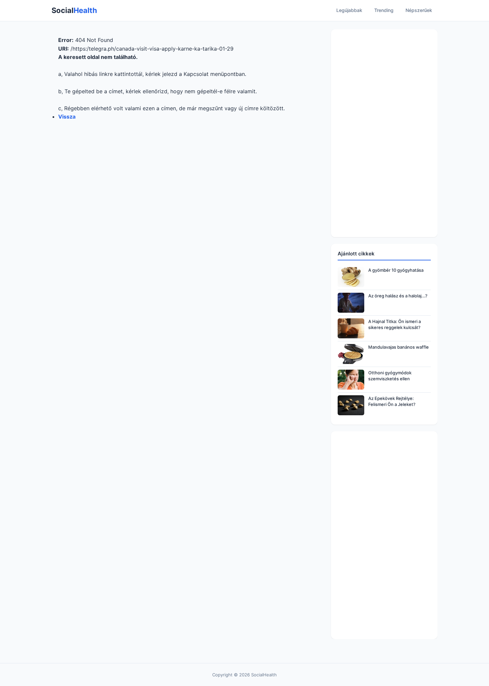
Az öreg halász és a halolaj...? (397, 295)
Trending (384, 10)
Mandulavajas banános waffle (398, 347)
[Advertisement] (384, 133)
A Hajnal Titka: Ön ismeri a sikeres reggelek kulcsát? (394, 324)
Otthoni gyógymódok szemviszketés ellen (389, 375)
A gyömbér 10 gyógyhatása (395, 270)
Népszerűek (419, 10)
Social (74, 10)
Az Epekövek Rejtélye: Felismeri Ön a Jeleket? (391, 401)
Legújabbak (349, 10)
